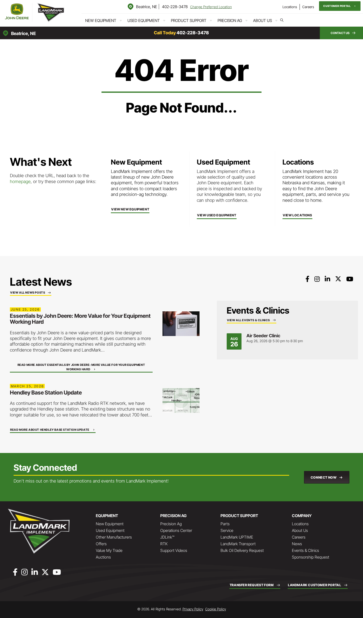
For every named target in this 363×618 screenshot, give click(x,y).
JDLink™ (167, 537)
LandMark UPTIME (237, 537)
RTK (164, 543)
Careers (308, 7)
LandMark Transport (238, 543)
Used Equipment (143, 20)
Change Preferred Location (211, 7)
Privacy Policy (192, 609)
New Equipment (100, 20)
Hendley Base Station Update (46, 392)
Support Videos (173, 550)
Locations (289, 7)
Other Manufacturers (114, 537)
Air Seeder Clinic (263, 335)
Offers (101, 543)
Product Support (188, 20)
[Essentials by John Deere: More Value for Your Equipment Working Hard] (181, 323)
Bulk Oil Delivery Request (242, 550)
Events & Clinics (305, 550)
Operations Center (176, 530)
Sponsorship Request (310, 557)
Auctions (103, 557)
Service (227, 530)
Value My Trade (109, 550)
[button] (340, 6)
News (297, 543)
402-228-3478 (175, 6)
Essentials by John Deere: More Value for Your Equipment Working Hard (80, 319)
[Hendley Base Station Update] (181, 400)
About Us (262, 20)
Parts (225, 523)
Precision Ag (230, 20)
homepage (20, 181)
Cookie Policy (215, 609)
